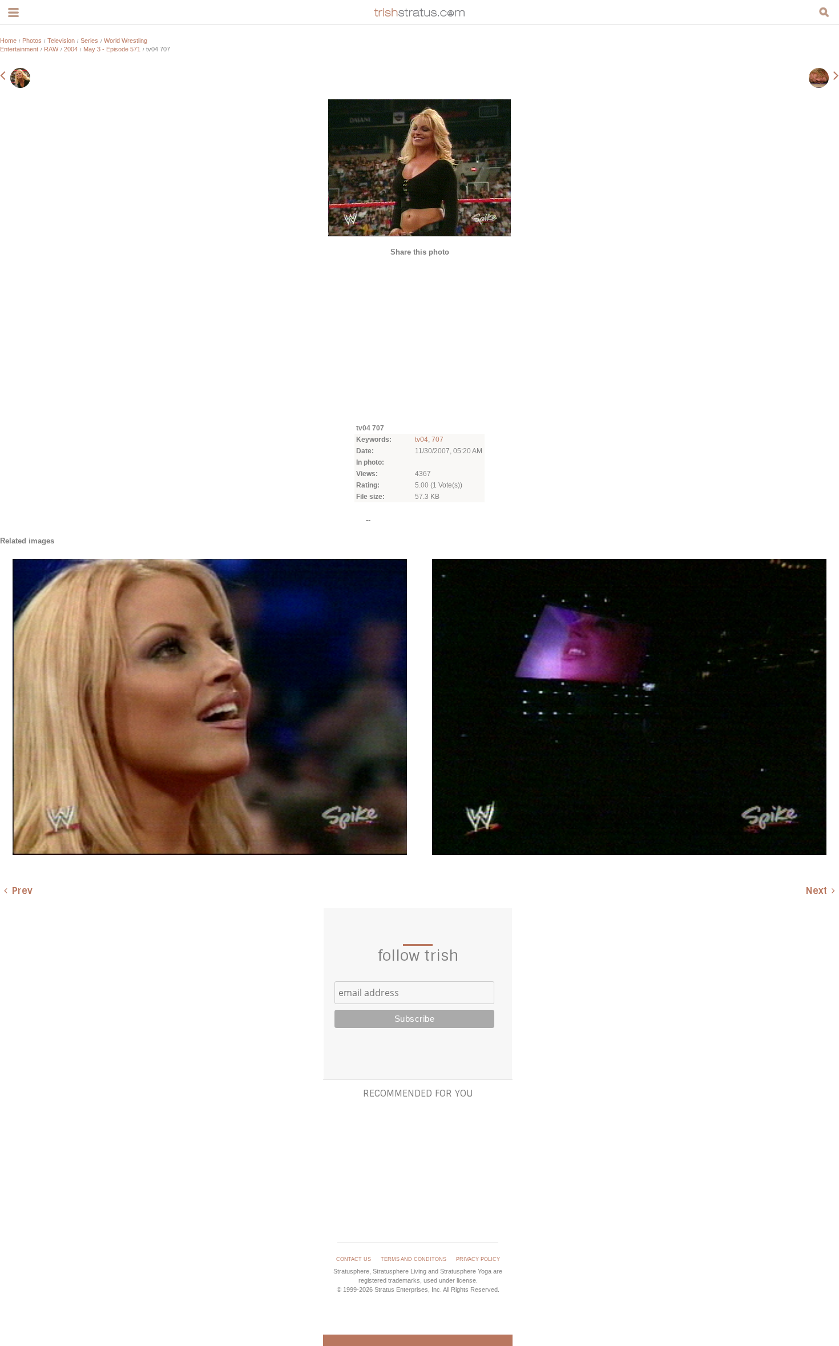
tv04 (421, 440)
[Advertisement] (419, 339)
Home (8, 40)
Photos (32, 40)
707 (437, 440)
